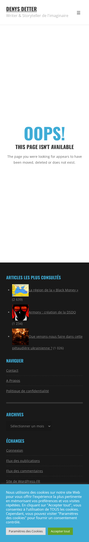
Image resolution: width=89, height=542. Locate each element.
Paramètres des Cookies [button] (26, 531)
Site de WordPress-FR (23, 481)
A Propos (13, 380)
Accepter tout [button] (60, 531)
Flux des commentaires (24, 471)
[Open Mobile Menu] (78, 12)
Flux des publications (23, 461)
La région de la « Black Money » (53, 290)
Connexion (14, 450)
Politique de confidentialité (27, 391)
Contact (12, 370)
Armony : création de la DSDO (52, 312)
